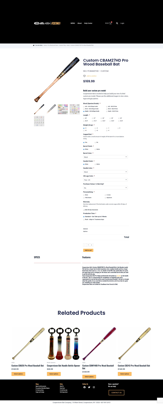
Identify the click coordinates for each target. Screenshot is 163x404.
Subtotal (85, 229)
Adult (68, 45)
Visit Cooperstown (63, 392)
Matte (98, 149)
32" (103, 118)
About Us (62, 386)
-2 (97, 128)
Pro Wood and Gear (53, 45)
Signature (109, 197)
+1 (108, 130)
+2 (97, 130)
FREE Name (88, 197)
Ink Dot (119, 276)
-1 (108, 128)
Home (45, 45)
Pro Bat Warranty (63, 390)
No (97, 142)
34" (121, 118)
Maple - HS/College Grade (92, 111)
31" (95, 118)
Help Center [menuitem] (88, 23)
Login (122, 23)
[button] (117, 23)
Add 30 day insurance (91, 210)
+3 (85, 130)
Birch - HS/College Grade (91, 108)
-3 (85, 128)
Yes (86, 142)
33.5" (112, 121)
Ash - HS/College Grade (91, 106)
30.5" (86, 121)
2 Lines (109, 195)
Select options (18, 374)
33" (112, 118)
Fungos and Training (40, 392)
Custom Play (62, 45)
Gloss (86, 149)
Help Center (62, 388)
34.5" (121, 121)
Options (85, 231)
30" (86, 118)
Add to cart (88, 250)
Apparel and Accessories (41, 386)
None (86, 195)
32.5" (104, 121)
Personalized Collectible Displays (43, 388)
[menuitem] (73, 23)
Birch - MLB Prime (113, 108)
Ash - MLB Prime (112, 106)
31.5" (95, 121)
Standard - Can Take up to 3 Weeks (96, 216)
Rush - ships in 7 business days (94, 219)
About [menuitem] (80, 23)
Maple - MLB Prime (113, 111)
